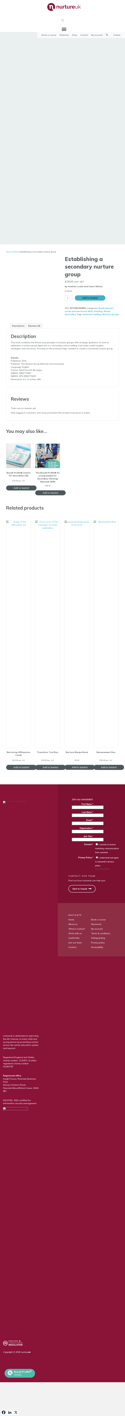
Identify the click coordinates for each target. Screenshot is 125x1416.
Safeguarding (98, 938)
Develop (98, 311)
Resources (96, 924)
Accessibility (97, 947)
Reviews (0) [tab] (34, 325)
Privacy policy (98, 942)
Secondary (70, 314)
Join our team (75, 942)
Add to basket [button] (21, 487)
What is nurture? (76, 928)
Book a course (49, 35)
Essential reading (92, 314)
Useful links (74, 938)
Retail (16, 252)
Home (9, 252)
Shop (74, 35)
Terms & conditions (100, 933)
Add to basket (90, 297)
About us (72, 924)
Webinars (64, 35)
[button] (62, 20)
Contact (84, 35)
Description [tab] (18, 325)
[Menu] (64, 29)
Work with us (75, 933)
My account (97, 35)
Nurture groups (110, 314)
